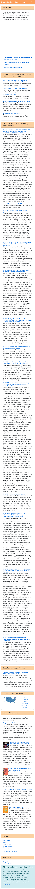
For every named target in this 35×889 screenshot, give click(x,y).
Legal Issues (6, 850)
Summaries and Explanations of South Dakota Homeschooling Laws (18, 58)
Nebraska (25, 698)
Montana (25, 699)
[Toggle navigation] (31, 2)
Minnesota (25, 703)
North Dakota (25, 705)
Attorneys (6, 848)
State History (7, 863)
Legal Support (7, 844)
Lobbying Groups (8, 846)
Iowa (25, 701)
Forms (5, 842)
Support (5, 862)
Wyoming (25, 707)
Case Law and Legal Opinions (13, 67)
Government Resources (10, 851)
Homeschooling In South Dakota (13, 2)
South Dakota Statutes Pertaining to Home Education (16, 63)
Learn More (6, 884)
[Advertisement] (17, 38)
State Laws (6, 840)
